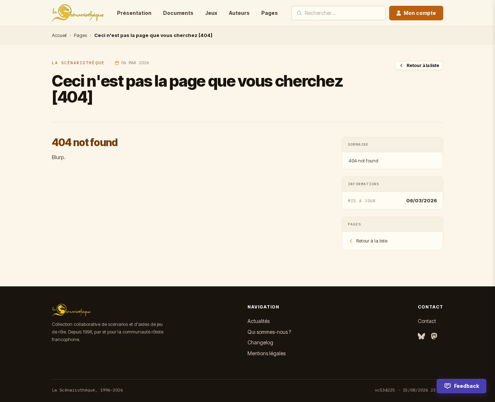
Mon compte (420, 13)
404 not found (363, 160)
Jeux (211, 13)
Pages (269, 13)
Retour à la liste (423, 65)
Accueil (59, 35)
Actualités (259, 321)
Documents (178, 13)
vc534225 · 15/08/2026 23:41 (409, 390)
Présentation (134, 13)
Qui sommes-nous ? (269, 332)
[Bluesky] (421, 336)
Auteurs (239, 13)
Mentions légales (267, 353)
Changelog (260, 342)
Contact (427, 321)
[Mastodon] (434, 336)
